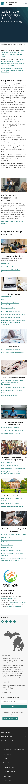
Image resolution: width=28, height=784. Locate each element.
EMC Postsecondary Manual (10, 503)
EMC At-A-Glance (7, 545)
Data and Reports (16, 52)
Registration (5, 263)
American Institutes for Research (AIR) (13, 534)
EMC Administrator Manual (9, 300)
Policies (5, 758)
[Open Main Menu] (26, 3)
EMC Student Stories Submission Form (12, 222)
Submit (14, 706)
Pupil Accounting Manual (9, 395)
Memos (4, 54)
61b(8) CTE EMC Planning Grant (14, 430)
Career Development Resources (11, 68)
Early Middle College (8, 65)
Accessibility (6, 763)
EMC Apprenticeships (8, 308)
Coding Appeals (6, 296)
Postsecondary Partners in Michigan (12, 506)
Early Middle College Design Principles (13, 468)
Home (4, 56)
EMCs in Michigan (7, 547)
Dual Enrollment (6, 537)
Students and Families (15, 54)
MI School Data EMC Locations (11, 550)
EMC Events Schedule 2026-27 (11, 349)
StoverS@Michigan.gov (8, 598)
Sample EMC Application (9, 267)
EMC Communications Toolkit (10, 311)
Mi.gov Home (7, 754)
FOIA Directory (7, 776)
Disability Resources (9, 767)
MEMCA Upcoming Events (9, 465)
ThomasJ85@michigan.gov (17, 602)
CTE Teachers (16, 61)
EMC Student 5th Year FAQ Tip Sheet (12, 387)
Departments (7, 780)
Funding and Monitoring (9, 70)
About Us (23, 50)
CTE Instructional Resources (16, 63)
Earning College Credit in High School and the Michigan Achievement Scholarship (13, 322)
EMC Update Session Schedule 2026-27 (13, 352)
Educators (5, 52)
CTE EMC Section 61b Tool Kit (10, 427)
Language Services (9, 771)
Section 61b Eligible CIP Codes (10, 433)
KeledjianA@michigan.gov (14, 606)
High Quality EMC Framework (10, 317)
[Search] (23, 3)
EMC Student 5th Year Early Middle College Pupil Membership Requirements (12, 382)
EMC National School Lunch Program (13, 314)
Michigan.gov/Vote (10, 718)
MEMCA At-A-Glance (7, 462)
